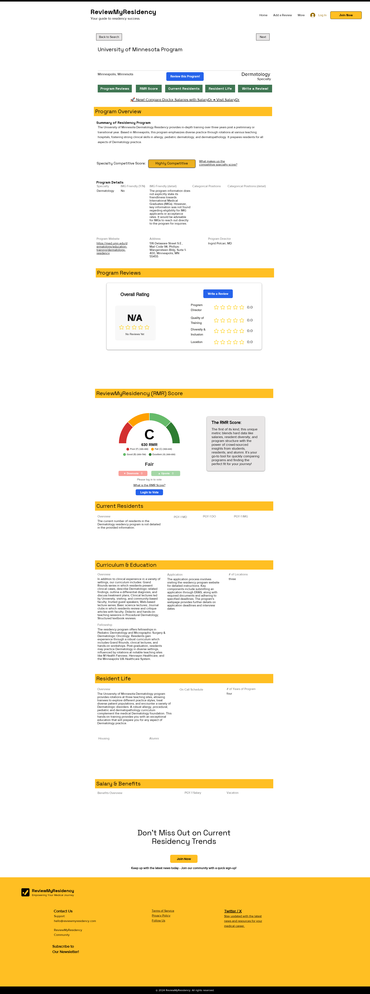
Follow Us (158, 920)
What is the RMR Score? (149, 485)
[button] (346, 15)
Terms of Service (163, 910)
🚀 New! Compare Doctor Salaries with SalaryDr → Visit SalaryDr (185, 99)
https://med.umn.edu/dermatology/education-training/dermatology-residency (112, 248)
